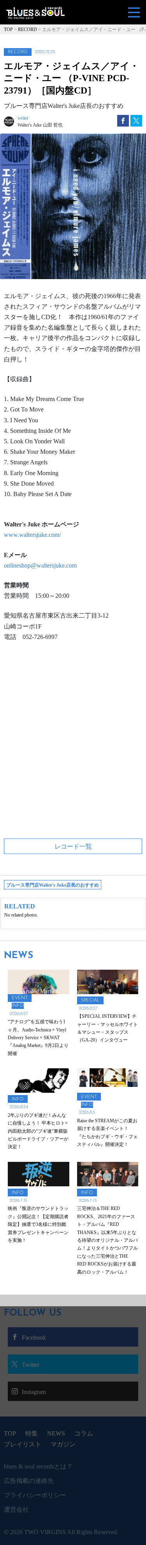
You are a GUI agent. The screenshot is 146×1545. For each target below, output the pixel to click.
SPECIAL (90, 1000)
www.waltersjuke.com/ (32, 534)
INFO (18, 1005)
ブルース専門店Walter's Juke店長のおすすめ (52, 885)
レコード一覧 (73, 846)
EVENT (20, 998)
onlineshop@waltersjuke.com (40, 565)
